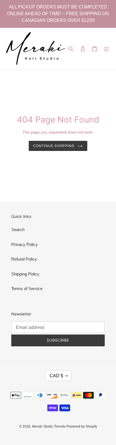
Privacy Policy (24, 244)
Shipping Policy (25, 274)
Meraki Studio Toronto (49, 426)
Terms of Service (27, 288)
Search (17, 229)
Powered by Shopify (81, 426)
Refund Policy (24, 259)
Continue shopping (53, 146)
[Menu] (106, 48)
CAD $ (56, 375)
